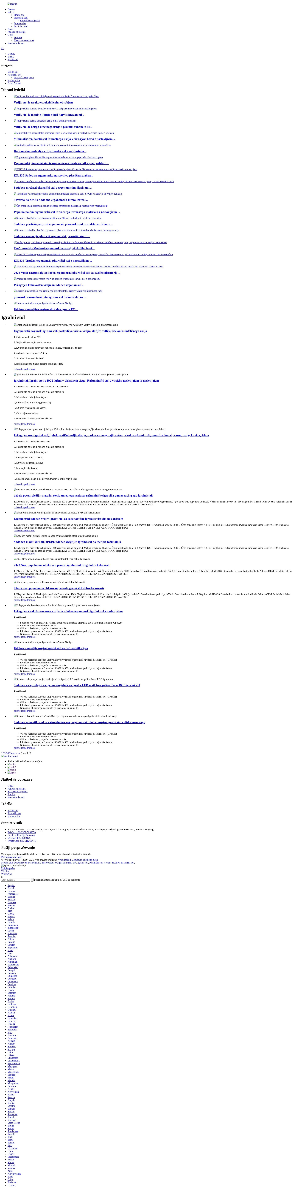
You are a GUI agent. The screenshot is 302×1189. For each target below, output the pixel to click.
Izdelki (11, 12)
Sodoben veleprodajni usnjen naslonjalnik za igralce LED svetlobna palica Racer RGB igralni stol (77, 685)
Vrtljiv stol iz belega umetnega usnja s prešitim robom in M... (53, 126)
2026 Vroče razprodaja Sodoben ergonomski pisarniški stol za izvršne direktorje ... (67, 272)
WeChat (5, 871)
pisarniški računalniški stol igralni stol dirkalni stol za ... (50, 297)
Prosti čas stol (20, 26)
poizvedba (19, 369)
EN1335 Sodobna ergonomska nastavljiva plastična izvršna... (53, 175)
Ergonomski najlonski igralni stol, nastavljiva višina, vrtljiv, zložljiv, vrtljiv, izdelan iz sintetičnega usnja (80, 331)
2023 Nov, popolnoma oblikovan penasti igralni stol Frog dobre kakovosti (61, 565)
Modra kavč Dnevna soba (14, 862)
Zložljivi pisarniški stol (123, 862)
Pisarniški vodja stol (30, 20)
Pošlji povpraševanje (11, 857)
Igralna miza (20, 23)
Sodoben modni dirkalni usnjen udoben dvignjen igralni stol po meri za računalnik (67, 541)
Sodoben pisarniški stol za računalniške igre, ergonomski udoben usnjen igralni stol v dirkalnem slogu (79, 722)
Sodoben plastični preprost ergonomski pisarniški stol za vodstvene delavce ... (63, 224)
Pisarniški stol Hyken (99, 862)
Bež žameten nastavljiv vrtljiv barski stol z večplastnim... (50, 151)
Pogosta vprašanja (16, 31)
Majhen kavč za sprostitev (41, 862)
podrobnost (29, 369)
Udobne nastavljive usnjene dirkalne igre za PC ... (46, 309)
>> (19, 753)
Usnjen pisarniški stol (65, 862)
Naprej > (13, 753)
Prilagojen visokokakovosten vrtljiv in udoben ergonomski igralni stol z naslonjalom (68, 611)
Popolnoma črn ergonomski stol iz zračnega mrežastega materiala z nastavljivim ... (67, 212)
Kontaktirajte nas (16, 43)
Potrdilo (18, 37)
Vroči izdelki (64, 859)
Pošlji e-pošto (8, 868)
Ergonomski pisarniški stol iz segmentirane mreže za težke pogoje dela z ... (61, 163)
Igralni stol (19, 15)
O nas (10, 34)
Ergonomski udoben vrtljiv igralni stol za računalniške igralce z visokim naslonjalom (68, 518)
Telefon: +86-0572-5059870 (22, 832)
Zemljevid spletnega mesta (85, 859)
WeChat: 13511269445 (19, 838)
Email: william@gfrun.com (21, 835)
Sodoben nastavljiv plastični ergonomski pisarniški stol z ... (52, 236)
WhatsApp (6, 874)
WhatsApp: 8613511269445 (22, 840)
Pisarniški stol (21, 17)
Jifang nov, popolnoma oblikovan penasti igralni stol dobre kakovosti (59, 588)
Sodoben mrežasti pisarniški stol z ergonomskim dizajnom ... (53, 187)
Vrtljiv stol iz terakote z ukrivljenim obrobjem (43, 102)
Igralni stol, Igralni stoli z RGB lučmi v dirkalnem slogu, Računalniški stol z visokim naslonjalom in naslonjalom (86, 380)
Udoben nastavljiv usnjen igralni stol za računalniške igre (51, 648)
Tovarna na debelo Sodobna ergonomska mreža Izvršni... (51, 199)
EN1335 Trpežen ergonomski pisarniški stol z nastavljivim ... (53, 260)
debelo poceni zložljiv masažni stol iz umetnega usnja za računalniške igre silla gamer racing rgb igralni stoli (83, 495)
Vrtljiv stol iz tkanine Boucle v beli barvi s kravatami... (49, 114)
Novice (11, 29)
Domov (11, 9)
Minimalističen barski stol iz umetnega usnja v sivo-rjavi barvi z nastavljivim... (64, 139)
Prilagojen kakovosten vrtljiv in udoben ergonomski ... (49, 285)
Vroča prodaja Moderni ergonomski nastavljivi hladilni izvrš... (54, 248)
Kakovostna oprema (24, 40)
